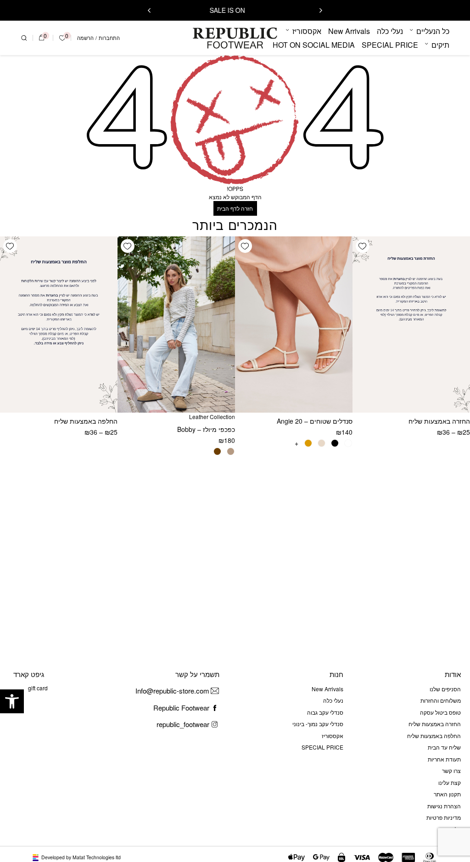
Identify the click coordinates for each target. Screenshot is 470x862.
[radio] (348, 443)
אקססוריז (306, 31)
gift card (38, 688)
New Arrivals (349, 31)
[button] (12, 701)
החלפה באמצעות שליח (86, 420)
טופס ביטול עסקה (440, 712)
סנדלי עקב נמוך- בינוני (317, 724)
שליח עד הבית (444, 747)
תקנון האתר (447, 794)
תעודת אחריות (444, 759)
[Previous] (320, 10)
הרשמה (85, 37)
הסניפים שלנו (445, 689)
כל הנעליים (432, 31)
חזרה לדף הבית (235, 208)
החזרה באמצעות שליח (439, 420)
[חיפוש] (24, 38)
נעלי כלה (390, 31)
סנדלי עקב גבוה (325, 712)
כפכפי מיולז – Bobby (206, 429)
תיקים (440, 44)
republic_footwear (183, 724)
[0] (41, 38)
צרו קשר (451, 770)
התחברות (109, 37)
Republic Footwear (181, 707)
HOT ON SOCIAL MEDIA (314, 44)
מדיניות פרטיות (443, 817)
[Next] (149, 10)
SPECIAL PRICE (390, 44)
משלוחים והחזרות (440, 700)
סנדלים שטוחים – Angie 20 (314, 420)
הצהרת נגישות (444, 806)
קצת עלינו (449, 782)
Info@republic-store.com (172, 690)
